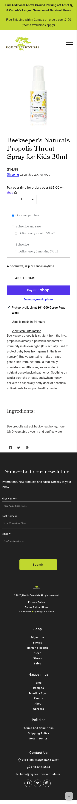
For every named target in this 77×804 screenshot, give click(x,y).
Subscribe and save (28, 226)
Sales (37, 663)
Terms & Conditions (36, 607)
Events (38, 698)
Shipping (13, 174)
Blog (39, 682)
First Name (9, 498)
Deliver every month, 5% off (36, 233)
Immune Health (37, 648)
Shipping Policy (38, 733)
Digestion (37, 637)
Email (6, 534)
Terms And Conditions (39, 728)
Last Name (9, 516)
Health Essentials (31, 595)
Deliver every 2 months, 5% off (38, 251)
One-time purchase (27, 215)
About (39, 703)
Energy (37, 642)
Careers (38, 709)
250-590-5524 (40, 767)
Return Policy (38, 738)
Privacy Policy (36, 602)
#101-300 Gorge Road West (40, 760)
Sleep (37, 653)
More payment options (38, 299)
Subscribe (22, 244)
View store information (26, 331)
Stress (37, 658)
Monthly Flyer (38, 693)
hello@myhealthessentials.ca (40, 774)
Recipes (38, 688)
